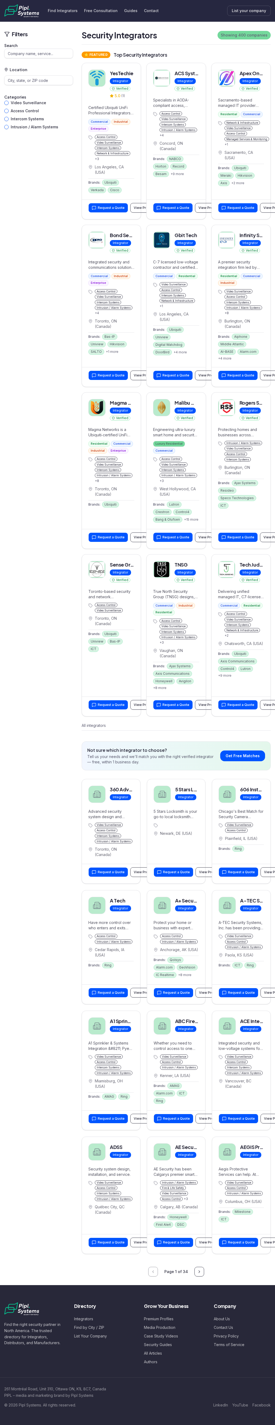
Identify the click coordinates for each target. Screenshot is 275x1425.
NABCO (175, 159)
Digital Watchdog (168, 345)
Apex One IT (253, 73)
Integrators (83, 1319)
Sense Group (124, 564)
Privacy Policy (226, 1336)
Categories (15, 97)
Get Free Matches (243, 755)
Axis (223, 183)
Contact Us (223, 1327)
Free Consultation (101, 10)
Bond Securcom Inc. (133, 235)
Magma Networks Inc (134, 403)
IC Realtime (165, 975)
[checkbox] (6, 103)
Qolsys (175, 960)
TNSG (181, 564)
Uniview (97, 344)
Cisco (114, 190)
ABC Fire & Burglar (195, 1021)
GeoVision (187, 967)
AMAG (109, 1096)
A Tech (117, 900)
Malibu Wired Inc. (194, 403)
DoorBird (162, 352)
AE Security (188, 1147)
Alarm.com (248, 352)
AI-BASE (226, 352)
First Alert (163, 1225)
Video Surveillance (28, 102)
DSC (180, 1225)
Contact (151, 10)
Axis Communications (172, 674)
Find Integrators (63, 10)
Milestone (243, 1212)
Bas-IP (109, 337)
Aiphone (240, 337)
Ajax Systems (245, 483)
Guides (131, 10)
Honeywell (163, 681)
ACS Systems (189, 73)
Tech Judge (253, 564)
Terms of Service (229, 1344)
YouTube (240, 1405)
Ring (238, 849)
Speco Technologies (237, 498)
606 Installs (253, 789)
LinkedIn (220, 1405)
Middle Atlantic (232, 344)
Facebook (261, 1405)
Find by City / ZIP (89, 1327)
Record (178, 166)
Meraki (225, 175)
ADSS (116, 1147)
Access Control (25, 110)
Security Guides (158, 1344)
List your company (249, 10)
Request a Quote (111, 208)
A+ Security (188, 900)
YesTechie (121, 73)
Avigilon (185, 681)
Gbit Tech (186, 235)
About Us (222, 1319)
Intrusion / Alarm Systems (34, 127)
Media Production (159, 1327)
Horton (160, 166)
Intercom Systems (27, 119)
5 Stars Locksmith (195, 789)
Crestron (162, 512)
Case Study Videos (161, 1336)
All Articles (153, 1353)
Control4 (182, 512)
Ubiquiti (110, 182)
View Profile (146, 872)
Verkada (97, 190)
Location (18, 69)
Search (10, 45)
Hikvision (245, 175)
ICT (223, 505)
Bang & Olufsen (167, 519)
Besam (161, 174)
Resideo (227, 490)
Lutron (174, 504)
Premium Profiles (158, 1319)
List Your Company (90, 1336)
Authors (150, 1361)
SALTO (96, 352)
